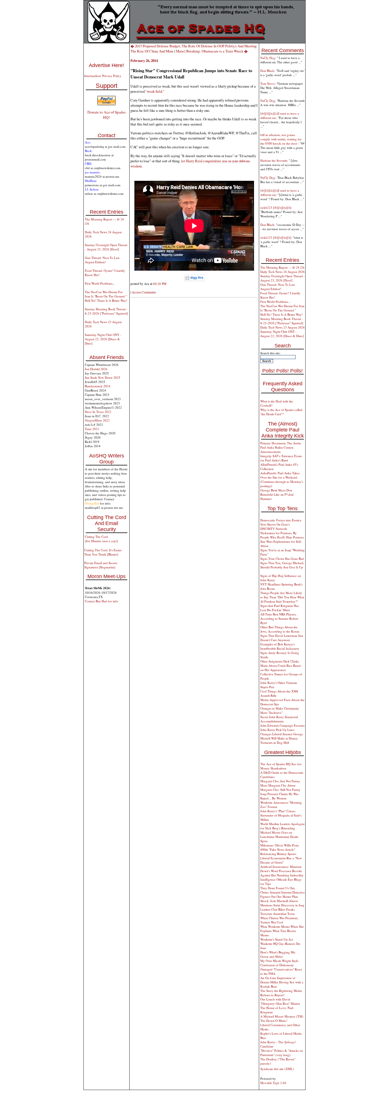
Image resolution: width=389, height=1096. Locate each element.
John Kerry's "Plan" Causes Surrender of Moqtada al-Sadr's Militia (281, 815)
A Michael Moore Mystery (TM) (281, 1016)
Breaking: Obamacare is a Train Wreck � (217, 51)
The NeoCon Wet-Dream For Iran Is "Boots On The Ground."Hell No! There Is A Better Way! (106, 296)
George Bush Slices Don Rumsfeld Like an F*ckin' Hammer (277, 494)
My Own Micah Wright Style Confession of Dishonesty (279, 963)
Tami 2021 (92, 429)
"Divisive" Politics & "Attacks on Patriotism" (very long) (281, 1052)
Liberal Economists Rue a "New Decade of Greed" (281, 860)
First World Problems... (100, 283)
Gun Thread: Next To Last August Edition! (102, 260)
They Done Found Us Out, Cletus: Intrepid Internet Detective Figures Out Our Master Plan (282, 892)
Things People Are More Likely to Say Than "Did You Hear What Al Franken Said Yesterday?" (282, 597)
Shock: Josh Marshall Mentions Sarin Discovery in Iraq (282, 903)
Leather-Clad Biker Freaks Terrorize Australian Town (277, 911)
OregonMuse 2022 (97, 420)
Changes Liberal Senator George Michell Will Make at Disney (281, 736)
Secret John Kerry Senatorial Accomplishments (279, 719)
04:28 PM (159, 283)
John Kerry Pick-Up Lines (277, 730)
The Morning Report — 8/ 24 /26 (282, 267)
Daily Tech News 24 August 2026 (282, 272)
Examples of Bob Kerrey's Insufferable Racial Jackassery (279, 646)
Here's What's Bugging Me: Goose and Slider (278, 954)
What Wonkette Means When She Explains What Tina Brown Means (282, 930)
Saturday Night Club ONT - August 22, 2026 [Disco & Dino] (103, 339)
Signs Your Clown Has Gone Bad (282, 558)
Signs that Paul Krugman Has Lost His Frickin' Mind (279, 607)
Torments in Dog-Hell (274, 742)
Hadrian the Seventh (273, 160)
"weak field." (155, 91)
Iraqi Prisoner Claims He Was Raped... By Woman (279, 796)
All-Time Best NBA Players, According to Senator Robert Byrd (279, 618)
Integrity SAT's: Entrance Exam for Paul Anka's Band (281, 458)
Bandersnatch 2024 (97, 386)
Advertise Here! (106, 65)
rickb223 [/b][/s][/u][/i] (275, 207)
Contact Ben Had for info (101, 601)
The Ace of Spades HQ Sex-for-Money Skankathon (281, 766)
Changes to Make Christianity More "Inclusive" (279, 710)
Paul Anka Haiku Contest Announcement (276, 449)
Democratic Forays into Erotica (280, 520)
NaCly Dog (267, 58)
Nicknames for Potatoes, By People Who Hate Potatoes (282, 535)
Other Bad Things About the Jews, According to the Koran (279, 629)
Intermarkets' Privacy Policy (102, 76)
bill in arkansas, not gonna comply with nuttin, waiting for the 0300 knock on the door (281, 139)
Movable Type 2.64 (273, 1083)
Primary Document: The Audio (280, 443)
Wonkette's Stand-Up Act (276, 939)
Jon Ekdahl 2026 (96, 369)
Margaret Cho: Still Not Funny (280, 789)
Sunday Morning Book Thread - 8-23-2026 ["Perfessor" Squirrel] (106, 311)
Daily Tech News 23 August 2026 (282, 327)
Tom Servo (267, 83)
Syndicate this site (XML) (277, 1069)
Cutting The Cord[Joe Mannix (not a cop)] (101, 538)
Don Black (267, 70)
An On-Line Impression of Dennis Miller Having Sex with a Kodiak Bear (281, 982)
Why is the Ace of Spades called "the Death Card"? (281, 412)
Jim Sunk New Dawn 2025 (102, 377)
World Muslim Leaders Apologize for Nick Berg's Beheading (282, 826)
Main (180, 51)
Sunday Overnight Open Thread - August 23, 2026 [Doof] (106, 247)
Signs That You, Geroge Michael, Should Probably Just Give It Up (282, 565)
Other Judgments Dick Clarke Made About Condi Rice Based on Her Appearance (280, 665)
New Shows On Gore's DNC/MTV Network (275, 526)
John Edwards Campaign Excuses (282, 725)
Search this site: (270, 353)
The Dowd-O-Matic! (273, 1020)
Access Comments (144, 292)
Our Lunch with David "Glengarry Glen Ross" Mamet (280, 1001)
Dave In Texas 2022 (98, 412)
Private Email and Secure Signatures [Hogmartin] (100, 565)
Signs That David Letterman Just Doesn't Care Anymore (281, 637)
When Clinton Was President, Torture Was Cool (279, 920)
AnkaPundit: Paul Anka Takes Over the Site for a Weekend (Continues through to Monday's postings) (281, 479)
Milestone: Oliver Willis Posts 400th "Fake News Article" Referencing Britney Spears (279, 849)
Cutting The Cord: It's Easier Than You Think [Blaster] (103, 552)
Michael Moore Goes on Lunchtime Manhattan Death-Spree (279, 836)
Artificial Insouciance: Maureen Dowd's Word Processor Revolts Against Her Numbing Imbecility (282, 870)
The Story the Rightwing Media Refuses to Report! (281, 992)
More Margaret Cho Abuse (278, 785)
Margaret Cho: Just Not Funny (280, 781)
